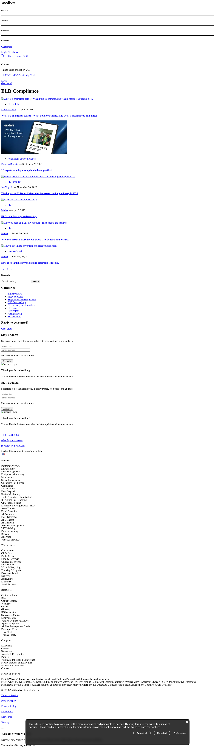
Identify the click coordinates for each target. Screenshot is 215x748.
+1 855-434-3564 (10, 435)
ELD (10, 205)
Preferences (179, 733)
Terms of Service (9, 695)
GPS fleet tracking (17, 302)
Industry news (15, 293)
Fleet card (12, 308)
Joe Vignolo (7, 187)
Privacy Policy (8, 700)
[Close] (2, 728)
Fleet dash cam (15, 313)
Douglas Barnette (10, 164)
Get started (13, 52)
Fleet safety (13, 104)
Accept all (142, 733)
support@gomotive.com (13, 445)
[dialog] (107, 732)
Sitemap (5, 722)
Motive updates (15, 296)
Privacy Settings (9, 706)
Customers (6, 46)
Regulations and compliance (22, 158)
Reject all (162, 733)
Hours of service (16, 251)
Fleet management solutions (21, 305)
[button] (14, 56)
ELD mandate (15, 182)
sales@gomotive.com (12, 440)
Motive (4, 210)
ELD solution (14, 316)
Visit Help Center (28, 75)
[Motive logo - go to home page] (8, 3)
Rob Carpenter (8, 109)
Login (4, 52)
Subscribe (7, 361)
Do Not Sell (7, 711)
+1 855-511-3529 (10, 75)
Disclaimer (6, 717)
